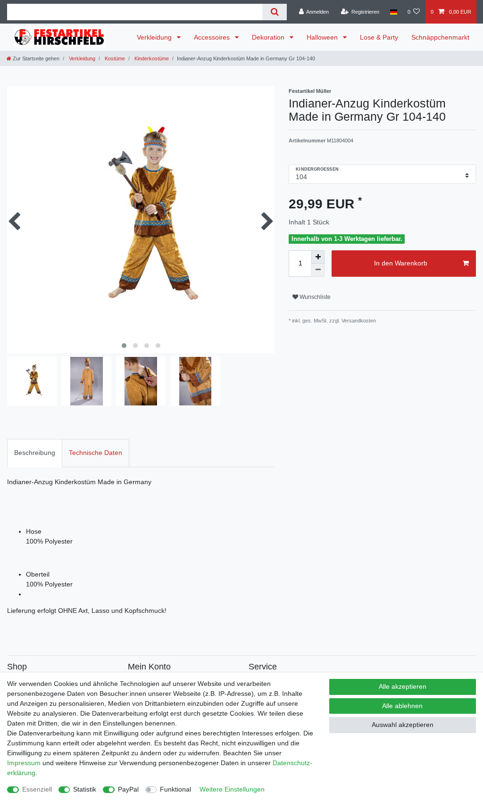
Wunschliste (314, 297)
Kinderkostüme (151, 58)
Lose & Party (379, 37)
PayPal (128, 789)
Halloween (323, 37)
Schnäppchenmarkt (440, 37)
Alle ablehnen (402, 706)
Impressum (24, 763)
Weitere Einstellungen (232, 789)
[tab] (34, 453)
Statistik (84, 789)
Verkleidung (155, 37)
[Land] (393, 12)
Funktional (175, 789)
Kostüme (114, 58)
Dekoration (269, 37)
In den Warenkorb (400, 263)
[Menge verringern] (318, 270)
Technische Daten (95, 452)
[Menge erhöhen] (318, 257)
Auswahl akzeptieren (402, 724)
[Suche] (274, 12)
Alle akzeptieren (402, 686)
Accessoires (213, 37)
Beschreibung (34, 452)
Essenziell (37, 789)
